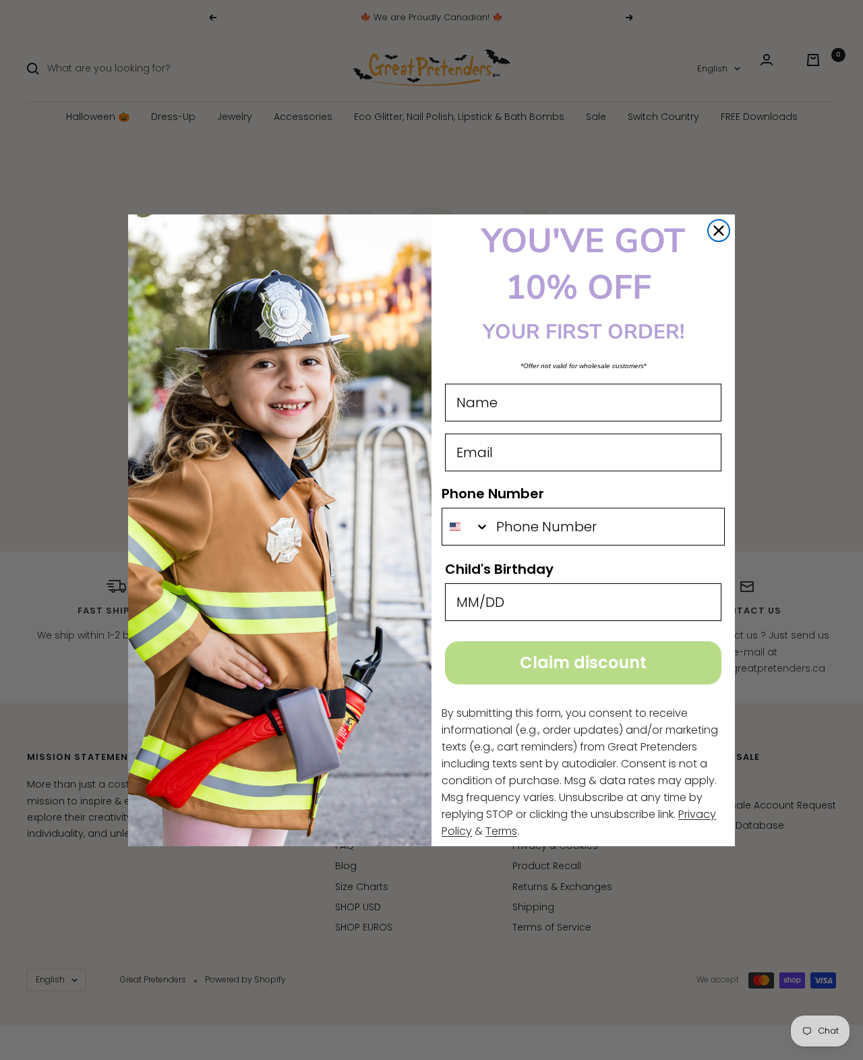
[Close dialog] (719, 230)
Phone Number (493, 493)
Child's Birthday (499, 569)
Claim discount (583, 662)
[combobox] (465, 526)
